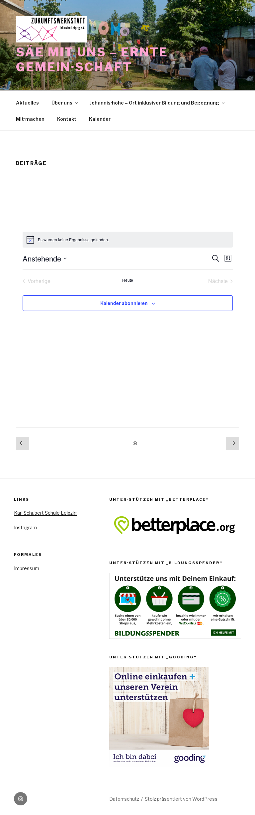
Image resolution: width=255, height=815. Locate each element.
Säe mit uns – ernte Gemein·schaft (92, 59)
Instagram (25, 527)
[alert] (128, 240)
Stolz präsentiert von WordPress (181, 799)
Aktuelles (27, 103)
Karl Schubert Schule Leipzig (45, 513)
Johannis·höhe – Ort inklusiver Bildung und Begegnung (154, 103)
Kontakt (66, 119)
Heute (127, 280)
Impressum (26, 568)
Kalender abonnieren (124, 303)
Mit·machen (30, 119)
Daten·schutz (124, 799)
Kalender (100, 119)
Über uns (61, 103)
